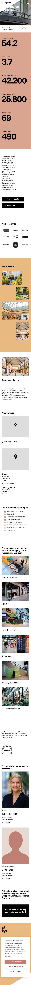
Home (3, 28)
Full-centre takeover (11, 709)
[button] (15, 456)
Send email (6, 823)
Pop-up (5, 604)
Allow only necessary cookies (15, 966)
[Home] (6, 3)
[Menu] (28, 3)
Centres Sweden (8, 29)
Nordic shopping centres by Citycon (17, 28)
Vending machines (10, 683)
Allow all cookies (15, 962)
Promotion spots (9, 578)
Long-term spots (9, 630)
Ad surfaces (7, 656)
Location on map (8, 483)
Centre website (13, 199)
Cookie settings (15, 971)
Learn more (7, 956)
